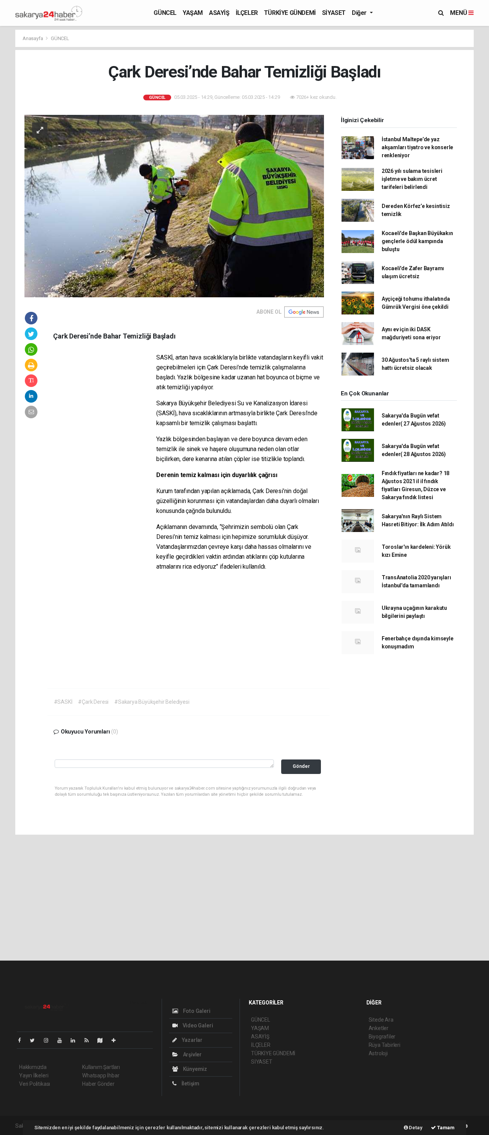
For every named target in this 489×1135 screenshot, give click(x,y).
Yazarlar (191, 1040)
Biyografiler (382, 1036)
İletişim (189, 1083)
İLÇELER (247, 12)
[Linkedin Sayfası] (76, 1040)
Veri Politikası (34, 1084)
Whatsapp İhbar (100, 1075)
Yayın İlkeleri (33, 1075)
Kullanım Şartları (101, 1067)
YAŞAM (193, 12)
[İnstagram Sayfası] (49, 1040)
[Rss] (89, 1040)
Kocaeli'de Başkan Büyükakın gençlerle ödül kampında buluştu (417, 241)
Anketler (379, 1028)
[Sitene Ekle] (117, 1040)
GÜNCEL (165, 12)
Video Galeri (197, 1025)
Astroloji (378, 1053)
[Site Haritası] (103, 1040)
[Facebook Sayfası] (22, 1040)
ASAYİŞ (219, 12)
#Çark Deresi (93, 702)
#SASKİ (63, 702)
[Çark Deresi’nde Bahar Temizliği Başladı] (174, 206)
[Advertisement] (104, 469)
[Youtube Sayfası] (62, 1040)
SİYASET (334, 12)
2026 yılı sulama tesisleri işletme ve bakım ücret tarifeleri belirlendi (412, 179)
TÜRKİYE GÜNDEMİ (290, 12)
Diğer (360, 12)
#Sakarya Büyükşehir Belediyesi (151, 702)
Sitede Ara (381, 1020)
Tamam (445, 1127)
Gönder (301, 766)
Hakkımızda (33, 1067)
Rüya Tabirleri (384, 1045)
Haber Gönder (98, 1084)
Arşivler (192, 1054)
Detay (415, 1127)
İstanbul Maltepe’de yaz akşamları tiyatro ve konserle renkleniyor (417, 147)
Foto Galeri (196, 1011)
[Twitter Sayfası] (35, 1040)
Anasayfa (33, 38)
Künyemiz (194, 1069)
